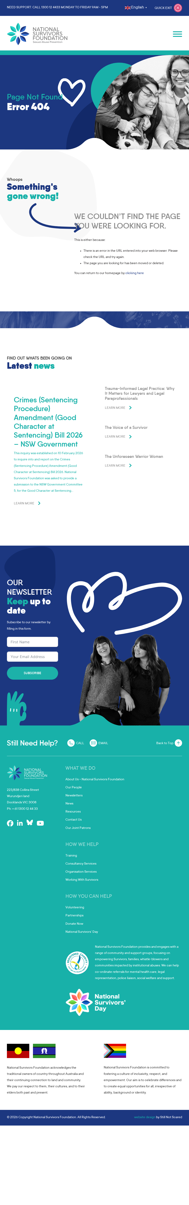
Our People (73, 788)
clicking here (134, 273)
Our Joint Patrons (78, 828)
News (69, 804)
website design (144, 1117)
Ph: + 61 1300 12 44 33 (22, 809)
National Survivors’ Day (81, 932)
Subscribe (32, 673)
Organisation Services (81, 872)
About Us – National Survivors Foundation (94, 779)
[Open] (177, 34)
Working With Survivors (81, 880)
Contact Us (73, 820)
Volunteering (74, 908)
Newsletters (74, 796)
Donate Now (74, 924)
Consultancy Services (80, 864)
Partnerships (74, 916)
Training (71, 856)
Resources (73, 812)
